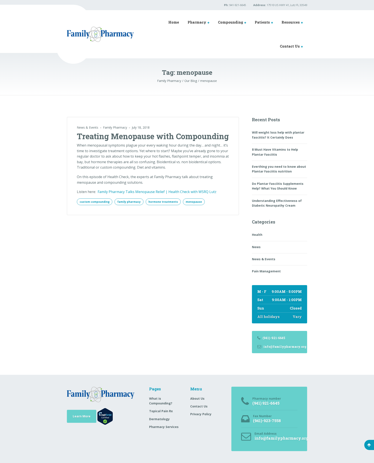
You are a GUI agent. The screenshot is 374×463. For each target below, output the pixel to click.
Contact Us (290, 46)
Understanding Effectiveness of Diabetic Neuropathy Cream (277, 203)
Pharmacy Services (164, 427)
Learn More (81, 416)
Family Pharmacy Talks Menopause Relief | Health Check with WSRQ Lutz (157, 191)
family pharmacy (129, 202)
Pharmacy (197, 22)
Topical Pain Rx (161, 411)
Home (173, 22)
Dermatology (159, 419)
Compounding (230, 22)
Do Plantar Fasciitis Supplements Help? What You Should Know (277, 186)
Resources (291, 22)
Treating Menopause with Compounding (153, 136)
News (256, 247)
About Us (197, 398)
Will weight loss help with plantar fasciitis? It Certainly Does (278, 134)
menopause (194, 202)
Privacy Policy (200, 414)
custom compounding (95, 202)
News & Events (87, 127)
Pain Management (266, 271)
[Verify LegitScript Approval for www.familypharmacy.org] (105, 416)
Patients (262, 22)
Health (257, 235)
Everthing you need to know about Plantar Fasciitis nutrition (279, 168)
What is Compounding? (160, 400)
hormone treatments (163, 202)
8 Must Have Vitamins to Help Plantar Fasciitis (275, 151)
